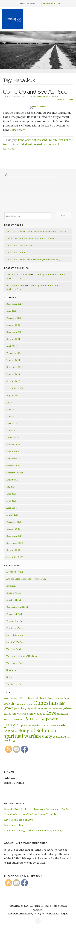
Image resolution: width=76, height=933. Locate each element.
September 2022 (14, 388)
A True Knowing (14, 571)
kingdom (65, 708)
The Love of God (14, 663)
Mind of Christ (27, 140)
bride (23, 697)
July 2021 (11, 486)
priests (38, 725)
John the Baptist (50, 708)
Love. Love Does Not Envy (19, 245)
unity (47, 736)
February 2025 (13, 318)
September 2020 (14, 557)
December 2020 (14, 536)
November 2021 (14, 458)
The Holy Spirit (14, 649)
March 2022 (12, 430)
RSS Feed (53, 913)
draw (15, 703)
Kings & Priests (13, 592)
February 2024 (13, 353)
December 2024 (14, 332)
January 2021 (13, 529)
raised (53, 725)
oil (22, 719)
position (40, 719)
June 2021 (11, 493)
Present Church (47, 140)
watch (56, 144)
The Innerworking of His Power (22, 656)
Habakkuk (26, 144)
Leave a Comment (65, 99)
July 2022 (11, 402)
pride (31, 725)
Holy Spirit (28, 708)
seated (38, 144)
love (51, 713)
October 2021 (13, 465)
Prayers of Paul (14, 614)
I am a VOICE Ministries (47, 96)
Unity (9, 677)
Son (16, 731)
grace (9, 708)
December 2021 (14, 451)
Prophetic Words (14, 628)
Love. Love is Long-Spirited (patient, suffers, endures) (33, 259)
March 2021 (12, 514)
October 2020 (13, 550)
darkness (59, 698)
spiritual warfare (23, 736)
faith (62, 703)
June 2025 (11, 311)
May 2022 (11, 416)
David (67, 698)
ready (61, 725)
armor (7, 698)
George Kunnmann (16, 285)
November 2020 (14, 543)
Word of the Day (14, 684)
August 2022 (12, 395)
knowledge (35, 713)
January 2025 (13, 325)
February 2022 (13, 437)
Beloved (14, 698)
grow (16, 708)
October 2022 (13, 381)
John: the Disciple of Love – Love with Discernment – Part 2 (36, 231)
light (45, 714)
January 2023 (13, 374)
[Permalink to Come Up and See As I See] (38, 107)
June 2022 (11, 409)
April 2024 (11, 346)
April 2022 (11, 423)
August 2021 (12, 479)
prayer (12, 724)
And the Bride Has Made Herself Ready (26, 578)
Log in (64, 913)
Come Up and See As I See (35, 91)
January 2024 (13, 360)
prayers (24, 725)
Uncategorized (13, 670)
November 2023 (14, 367)
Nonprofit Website (19, 913)
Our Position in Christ (17, 607)
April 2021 (11, 507)
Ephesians (11, 585)
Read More (18, 130)
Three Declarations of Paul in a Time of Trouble (30, 238)
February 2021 (13, 522)
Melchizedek (62, 714)
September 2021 (14, 472)
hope (40, 708)
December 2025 (14, 304)
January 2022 (13, 444)
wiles (69, 737)
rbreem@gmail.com (50, 3)
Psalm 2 (46, 725)
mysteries (16, 719)
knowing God (20, 713)
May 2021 (11, 500)
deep (7, 704)
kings (7, 713)
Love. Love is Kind (15, 252)
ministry (7, 719)
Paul (29, 718)
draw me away (26, 704)
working (9, 740)
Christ (50, 698)
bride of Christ (37, 698)
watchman (9, 148)
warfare (59, 736)
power (52, 718)
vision (47, 144)
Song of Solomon (15, 635)
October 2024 (13, 339)
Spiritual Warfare (15, 642)
